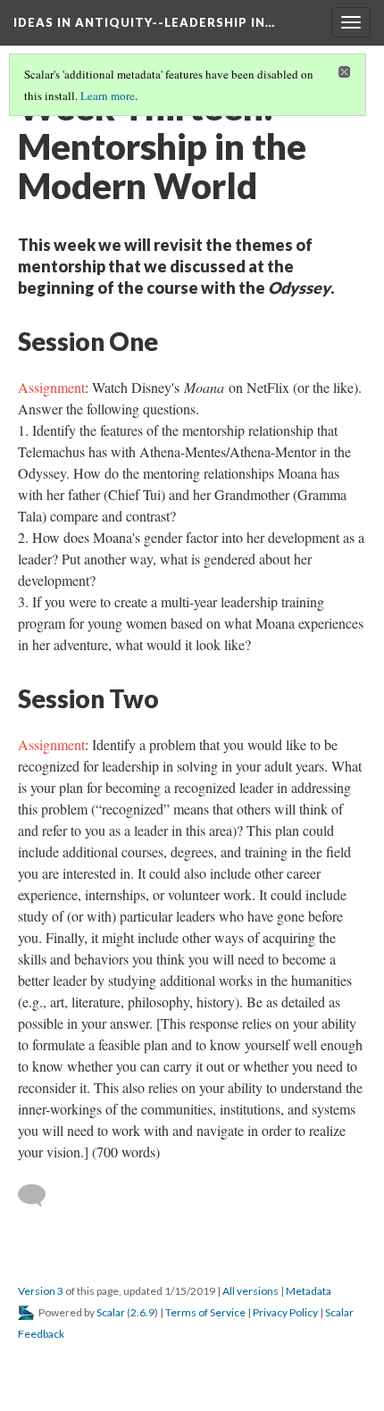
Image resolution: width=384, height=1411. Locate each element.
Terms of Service (205, 1312)
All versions (250, 1291)
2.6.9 (142, 1312)
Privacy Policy (285, 1312)
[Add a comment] (40, 1195)
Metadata (308, 1291)
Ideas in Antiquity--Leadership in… (144, 22)
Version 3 (40, 1291)
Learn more (107, 96)
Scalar (110, 1312)
